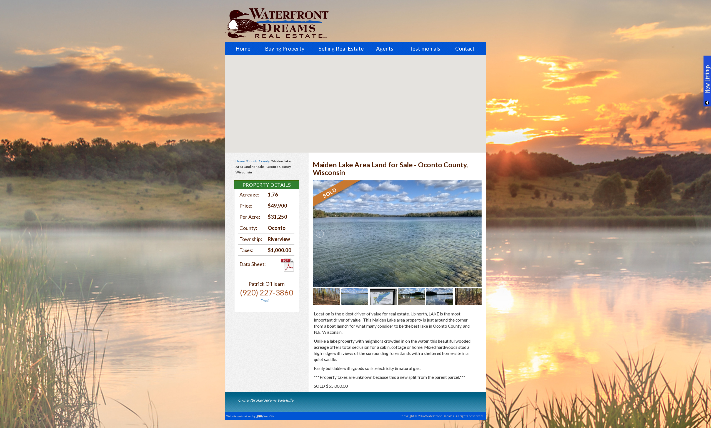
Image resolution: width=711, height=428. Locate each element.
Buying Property (284, 48)
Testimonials (424, 48)
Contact (465, 48)
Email (265, 300)
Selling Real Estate (341, 48)
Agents (384, 48)
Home (243, 48)
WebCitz (269, 416)
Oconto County (258, 161)
